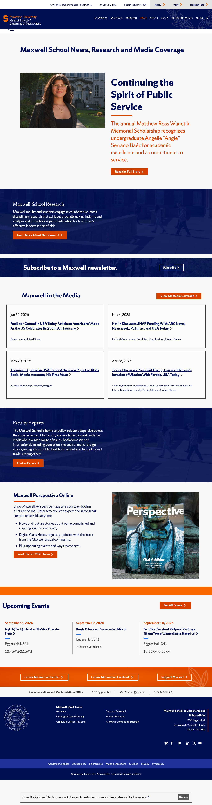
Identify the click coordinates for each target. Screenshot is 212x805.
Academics (100, 18)
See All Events (173, 605)
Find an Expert (26, 463)
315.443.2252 (196, 729)
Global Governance (158, 385)
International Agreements (126, 390)
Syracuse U (158, 763)
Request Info (197, 4)
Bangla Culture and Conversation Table (99, 629)
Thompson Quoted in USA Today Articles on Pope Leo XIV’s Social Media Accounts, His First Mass (54, 372)
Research (131, 18)
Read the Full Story (127, 171)
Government (17, 339)
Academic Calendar (58, 763)
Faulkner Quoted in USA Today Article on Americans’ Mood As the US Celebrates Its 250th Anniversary (54, 326)
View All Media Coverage (177, 296)
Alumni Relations (182, 18)
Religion (47, 385)
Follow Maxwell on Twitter (42, 677)
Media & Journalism (31, 385)
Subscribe (169, 267)
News (143, 18)
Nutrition (159, 339)
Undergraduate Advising (70, 716)
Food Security (145, 339)
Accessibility (79, 763)
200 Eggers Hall (196, 720)
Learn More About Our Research (38, 235)
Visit (176, 4)
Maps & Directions (116, 763)
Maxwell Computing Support (122, 721)
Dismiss (183, 797)
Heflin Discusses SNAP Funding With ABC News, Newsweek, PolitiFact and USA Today (148, 326)
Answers (61, 711)
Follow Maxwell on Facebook (110, 677)
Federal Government (124, 339)
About (165, 18)
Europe (14, 385)
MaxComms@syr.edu (132, 692)
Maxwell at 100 (108, 4)
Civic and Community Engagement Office (71, 4)
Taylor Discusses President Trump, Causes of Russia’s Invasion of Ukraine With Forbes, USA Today (152, 372)
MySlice (133, 763)
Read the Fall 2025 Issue (34, 554)
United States (33, 339)
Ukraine (154, 390)
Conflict (116, 385)
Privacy (145, 763)
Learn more (139, 797)
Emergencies (96, 763)
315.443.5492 (163, 692)
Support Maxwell (172, 677)
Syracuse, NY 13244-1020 (189, 725)
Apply (158, 4)
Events (153, 18)
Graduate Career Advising (71, 721)
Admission (117, 18)
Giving (199, 18)
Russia (145, 390)
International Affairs (181, 385)
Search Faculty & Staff (135, 4)
